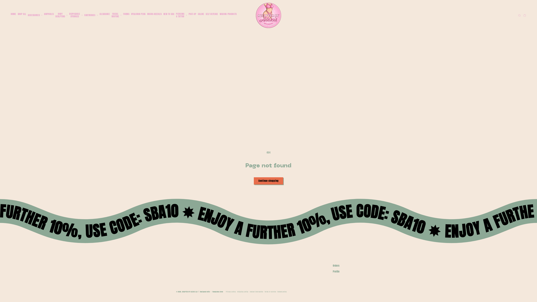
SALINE (201, 14)
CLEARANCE (105, 14)
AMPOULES (49, 14)
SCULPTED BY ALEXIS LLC (190, 292)
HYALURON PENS (138, 14)
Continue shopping (268, 180)
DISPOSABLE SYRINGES (74, 15)
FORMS (126, 14)
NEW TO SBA (168, 14)
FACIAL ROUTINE (115, 15)
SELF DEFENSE (212, 14)
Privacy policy (231, 292)
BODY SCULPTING (60, 15)
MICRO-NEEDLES (154, 14)
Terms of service (270, 292)
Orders (336, 265)
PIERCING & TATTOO (180, 15)
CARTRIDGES (89, 15)
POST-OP (192, 14)
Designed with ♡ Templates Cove (211, 292)
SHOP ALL (22, 14)
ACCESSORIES (34, 15)
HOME (13, 14)
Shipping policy (242, 292)
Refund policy (282, 292)
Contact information (256, 292)
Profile (336, 271)
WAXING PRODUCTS (228, 14)
